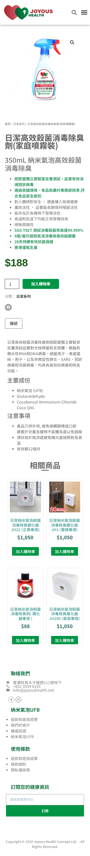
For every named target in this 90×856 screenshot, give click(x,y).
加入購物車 (40, 284)
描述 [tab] (14, 323)
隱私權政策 (20, 770)
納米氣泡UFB (22, 736)
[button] (84, 12)
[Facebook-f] (11, 699)
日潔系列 (19, 124)
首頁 (8, 124)
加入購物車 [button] (25, 551)
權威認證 (18, 731)
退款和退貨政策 (24, 719)
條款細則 (18, 764)
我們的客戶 (20, 725)
